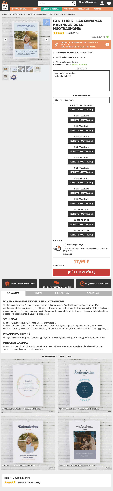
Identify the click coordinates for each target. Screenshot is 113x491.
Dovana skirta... (19, 9)
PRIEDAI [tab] (38, 293)
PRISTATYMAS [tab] (62, 293)
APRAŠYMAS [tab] (13, 293)
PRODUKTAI (69, 9)
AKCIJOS (97, 9)
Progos (35, 9)
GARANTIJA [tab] (93, 293)
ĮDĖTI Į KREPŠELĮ (81, 272)
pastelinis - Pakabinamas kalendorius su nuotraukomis (52, 14)
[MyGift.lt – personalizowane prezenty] (5, 5)
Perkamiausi (83, 9)
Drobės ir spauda (17, 14)
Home (4, 14)
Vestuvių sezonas (51, 9)
